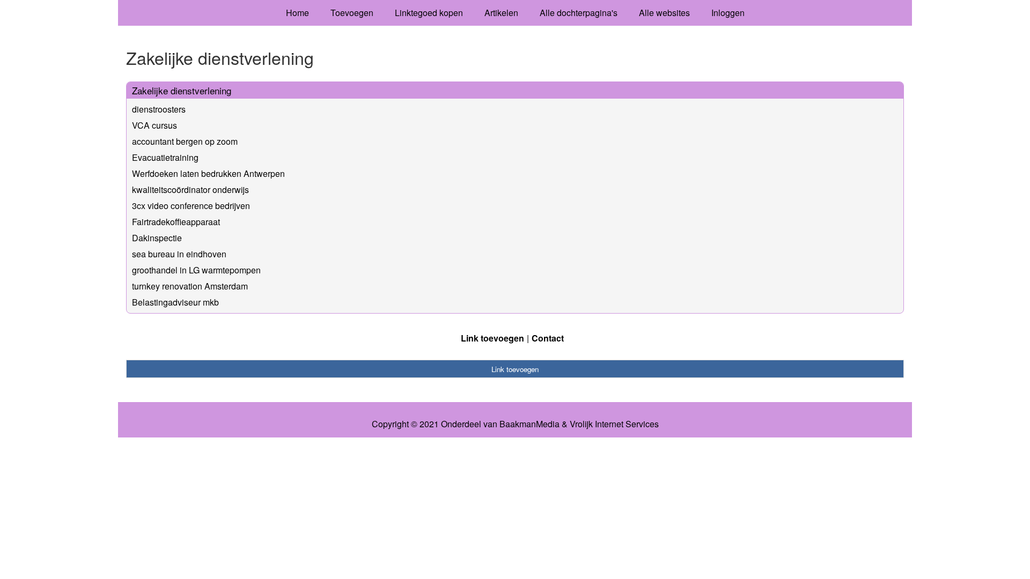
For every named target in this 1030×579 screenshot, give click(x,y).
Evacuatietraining (165, 157)
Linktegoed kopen (429, 12)
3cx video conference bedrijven (191, 205)
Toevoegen (351, 12)
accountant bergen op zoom (185, 141)
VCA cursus (154, 125)
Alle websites (664, 12)
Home (297, 12)
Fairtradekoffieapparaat (176, 222)
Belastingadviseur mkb (175, 302)
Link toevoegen (492, 338)
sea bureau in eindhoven (179, 254)
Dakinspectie (157, 238)
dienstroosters (159, 109)
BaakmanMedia (529, 424)
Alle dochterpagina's (578, 12)
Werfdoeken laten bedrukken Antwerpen (208, 173)
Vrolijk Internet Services (614, 424)
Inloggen (728, 12)
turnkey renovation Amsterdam (190, 286)
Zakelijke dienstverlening (181, 90)
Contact (548, 338)
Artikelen (501, 12)
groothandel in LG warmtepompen (196, 270)
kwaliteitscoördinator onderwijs (190, 189)
